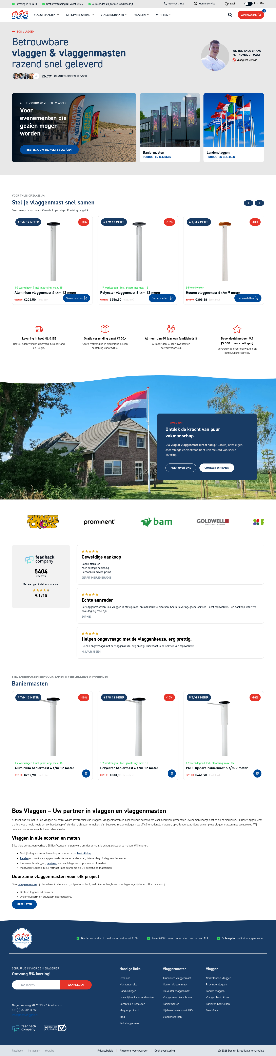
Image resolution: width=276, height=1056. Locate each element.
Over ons (125, 978)
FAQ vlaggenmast (130, 1023)
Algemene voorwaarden (134, 1050)
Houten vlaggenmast (175, 984)
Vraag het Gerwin (247, 59)
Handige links (130, 969)
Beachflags (212, 1010)
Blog (122, 1016)
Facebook (17, 1050)
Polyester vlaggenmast (176, 991)
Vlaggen (140, 14)
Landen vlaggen (215, 991)
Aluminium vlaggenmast (177, 978)
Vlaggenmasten (45, 14)
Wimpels (162, 14)
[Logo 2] (55, 1027)
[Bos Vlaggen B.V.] (20, 14)
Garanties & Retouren (132, 1003)
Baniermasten (153, 152)
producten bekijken (157, 157)
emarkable (257, 1050)
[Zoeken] (230, 14)
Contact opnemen (216, 468)
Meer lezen (24, 904)
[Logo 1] (24, 1028)
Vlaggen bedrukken (217, 997)
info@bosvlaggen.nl (25, 1015)
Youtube (49, 1050)
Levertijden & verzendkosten (137, 997)
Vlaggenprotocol (129, 1010)
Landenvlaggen (218, 152)
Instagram (34, 1050)
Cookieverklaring (164, 1050)
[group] (43, 522)
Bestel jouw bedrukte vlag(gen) (49, 149)
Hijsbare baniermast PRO (178, 1010)
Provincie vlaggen (216, 984)
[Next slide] (259, 203)
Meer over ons (181, 468)
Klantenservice (128, 984)
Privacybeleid (105, 1050)
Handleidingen (128, 991)
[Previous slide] (248, 203)
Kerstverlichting (78, 14)
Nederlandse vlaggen (218, 978)
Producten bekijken (221, 157)
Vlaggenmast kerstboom (177, 997)
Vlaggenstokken (112, 14)
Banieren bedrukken (218, 1003)
